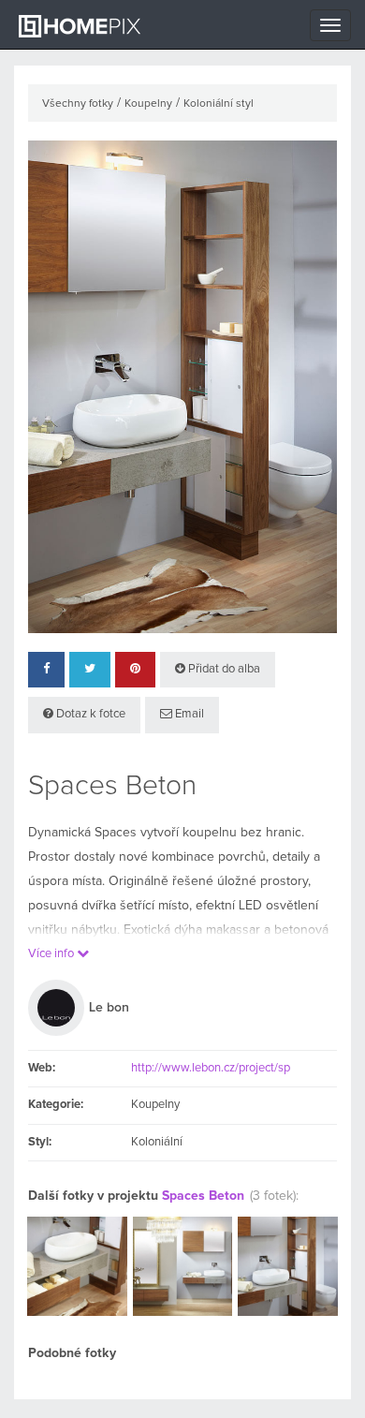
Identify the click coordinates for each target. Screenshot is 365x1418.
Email (188, 714)
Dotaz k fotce (89, 714)
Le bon (109, 1007)
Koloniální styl (218, 104)
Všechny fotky (77, 104)
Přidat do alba (222, 669)
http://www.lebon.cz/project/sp (210, 1068)
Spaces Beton (203, 1196)
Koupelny (148, 104)
